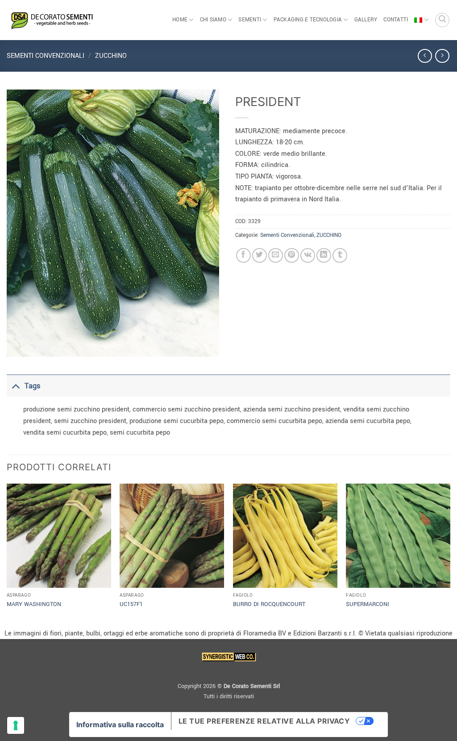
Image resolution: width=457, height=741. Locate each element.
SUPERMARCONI (367, 604)
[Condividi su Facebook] (243, 255)
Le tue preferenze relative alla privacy (264, 721)
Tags (32, 386)
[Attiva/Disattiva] (15, 385)
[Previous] (7, 555)
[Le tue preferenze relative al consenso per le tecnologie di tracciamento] (15, 725)
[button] (442, 20)
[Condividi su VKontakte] (307, 255)
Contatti (395, 20)
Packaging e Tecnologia (308, 20)
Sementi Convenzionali (45, 56)
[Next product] (425, 56)
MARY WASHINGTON (34, 604)
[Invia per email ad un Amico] (275, 255)
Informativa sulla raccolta (120, 724)
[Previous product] (442, 56)
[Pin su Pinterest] (291, 255)
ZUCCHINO (111, 56)
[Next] (450, 555)
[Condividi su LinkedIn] (323, 255)
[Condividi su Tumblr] (339, 255)
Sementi (249, 20)
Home (179, 20)
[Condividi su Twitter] (259, 255)
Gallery (366, 20)
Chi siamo (213, 20)
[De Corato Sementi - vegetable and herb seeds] (51, 20)
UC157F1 (131, 604)
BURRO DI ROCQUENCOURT (269, 604)
